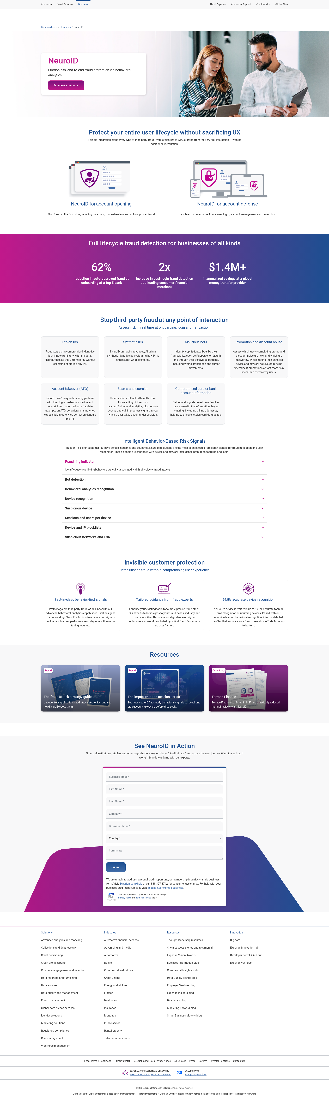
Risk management (52, 1038)
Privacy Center (122, 1061)
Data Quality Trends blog (182, 977)
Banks (108, 962)
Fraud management (53, 1000)
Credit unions (112, 977)
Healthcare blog (176, 1000)
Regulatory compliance (55, 1030)
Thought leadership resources (185, 940)
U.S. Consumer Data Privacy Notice (152, 1061)
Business (83, 4)
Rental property (113, 1030)
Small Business (65, 4)
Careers (203, 1061)
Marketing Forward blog (181, 1008)
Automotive (111, 955)
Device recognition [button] (79, 499)
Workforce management (55, 1045)
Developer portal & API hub (246, 955)
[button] (243, 16)
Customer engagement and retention (63, 970)
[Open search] (284, 16)
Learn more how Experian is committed (150, 1074)
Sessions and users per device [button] (88, 518)
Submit (116, 867)
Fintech (108, 993)
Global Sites (281, 4)
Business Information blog (183, 962)
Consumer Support (241, 4)
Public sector (112, 1023)
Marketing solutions (53, 1023)
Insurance (110, 1008)
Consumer (46, 4)
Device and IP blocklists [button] (83, 527)
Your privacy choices (195, 1074)
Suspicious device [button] (78, 508)
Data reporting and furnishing (59, 977)
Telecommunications (117, 1038)
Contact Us (239, 1061)
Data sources (49, 985)
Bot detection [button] (75, 479)
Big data (235, 940)
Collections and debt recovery (59, 947)
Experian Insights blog (180, 993)
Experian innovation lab (244, 947)
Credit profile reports (53, 962)
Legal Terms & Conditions (97, 1061)
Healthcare (110, 1000)
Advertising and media (117, 947)
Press (192, 1061)
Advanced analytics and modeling (61, 940)
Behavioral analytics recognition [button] (89, 489)
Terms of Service (143, 898)
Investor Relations (220, 1061)
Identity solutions (51, 1015)
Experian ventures (241, 962)
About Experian (218, 4)
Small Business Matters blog (184, 1015)
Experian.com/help (130, 883)
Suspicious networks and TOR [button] (87, 537)
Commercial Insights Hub (182, 970)
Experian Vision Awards (181, 955)
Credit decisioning (52, 955)
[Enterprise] (57, 16)
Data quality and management (59, 993)
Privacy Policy (124, 898)
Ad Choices (180, 1061)
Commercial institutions (118, 970)
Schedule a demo (64, 85)
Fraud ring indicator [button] (80, 462)
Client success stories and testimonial (190, 947)
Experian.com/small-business (165, 887)
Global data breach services (58, 1008)
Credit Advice (263, 4)
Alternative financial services (121, 940)
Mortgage (110, 1015)
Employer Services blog (181, 985)
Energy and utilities (115, 985)
